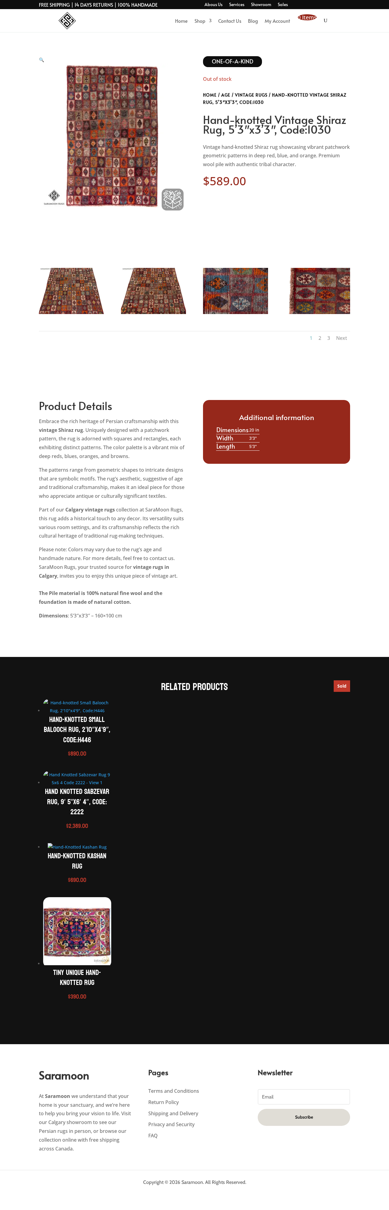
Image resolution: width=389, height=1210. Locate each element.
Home (181, 20)
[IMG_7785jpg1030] (317, 313)
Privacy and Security (171, 1124)
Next (341, 338)
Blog (253, 20)
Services (236, 4)
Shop (199, 20)
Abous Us (213, 4)
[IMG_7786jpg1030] (71, 313)
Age (225, 95)
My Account (277, 20)
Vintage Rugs (251, 95)
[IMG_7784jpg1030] (235, 313)
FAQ (153, 1135)
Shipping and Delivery (173, 1113)
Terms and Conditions (173, 1091)
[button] (41, 61)
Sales (283, 4)
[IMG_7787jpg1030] (153, 313)
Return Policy (163, 1102)
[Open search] (325, 20)
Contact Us (229, 20)
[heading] (112, 503)
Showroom (261, 4)
